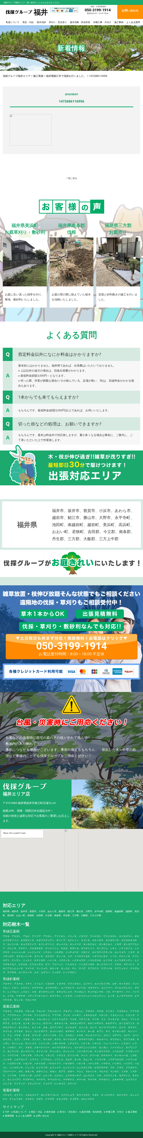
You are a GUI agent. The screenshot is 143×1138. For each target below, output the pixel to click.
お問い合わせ (42, 1115)
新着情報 (9, 1115)
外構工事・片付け (102, 22)
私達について (12, 22)
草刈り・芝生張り (58, 22)
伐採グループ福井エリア (68, 1135)
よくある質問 (133, 22)
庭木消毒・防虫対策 (80, 22)
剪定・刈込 (28, 22)
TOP (7, 1111)
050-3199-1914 (98, 10)
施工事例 (118, 22)
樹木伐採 (41, 22)
